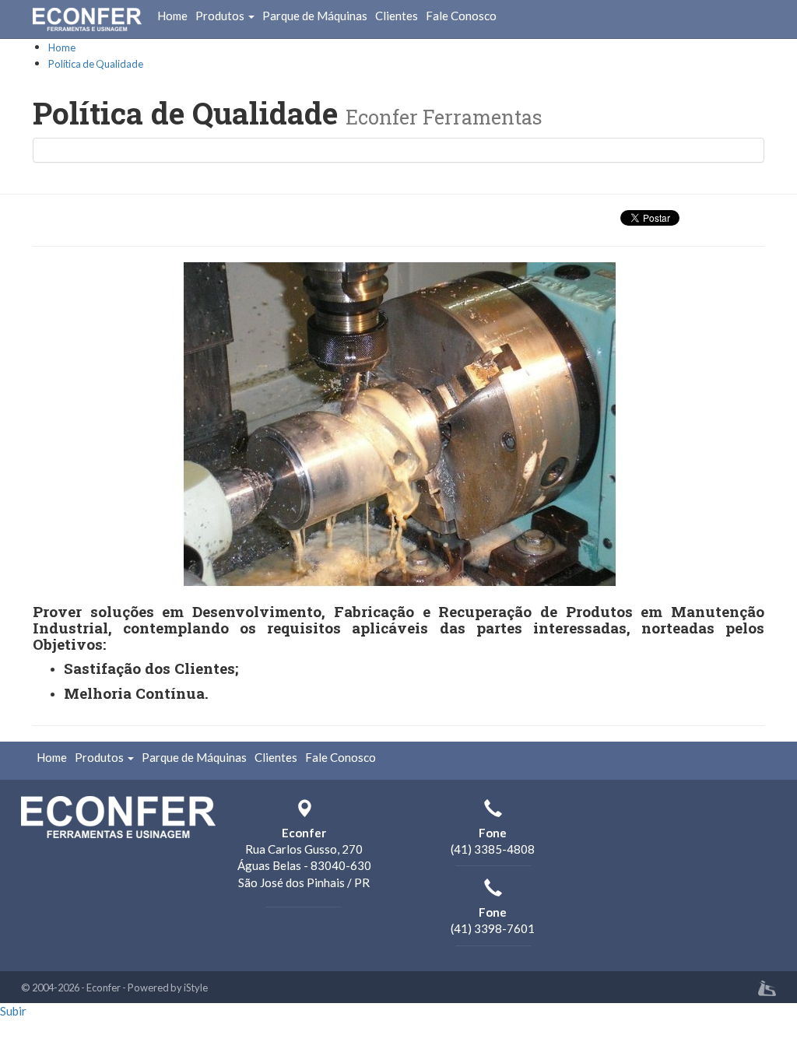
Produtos (221, 16)
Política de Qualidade (95, 64)
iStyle (196, 987)
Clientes (396, 16)
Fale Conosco (461, 16)
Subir (13, 1011)
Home (172, 16)
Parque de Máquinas (314, 16)
